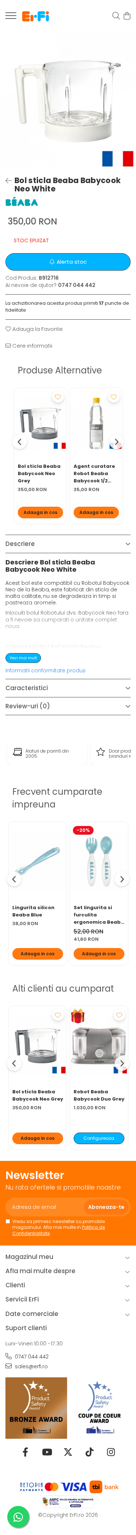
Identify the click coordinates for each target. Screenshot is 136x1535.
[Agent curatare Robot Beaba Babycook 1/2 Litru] (96, 423)
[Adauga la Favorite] (58, 396)
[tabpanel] (68, 101)
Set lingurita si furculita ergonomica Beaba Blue (99, 915)
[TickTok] (89, 1452)
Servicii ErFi (22, 1299)
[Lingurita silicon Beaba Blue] (38, 861)
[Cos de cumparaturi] (127, 16)
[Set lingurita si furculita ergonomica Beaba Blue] (99, 861)
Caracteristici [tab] (26, 688)
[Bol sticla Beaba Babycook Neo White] (68, 101)
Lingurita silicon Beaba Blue (33, 911)
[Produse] (10, 17)
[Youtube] (46, 1452)
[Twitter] (68, 1452)
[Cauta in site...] (116, 16)
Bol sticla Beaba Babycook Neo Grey (39, 473)
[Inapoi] (5, 181)
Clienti (15, 1285)
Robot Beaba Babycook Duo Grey (99, 1095)
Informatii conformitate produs (45, 670)
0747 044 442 (31, 1356)
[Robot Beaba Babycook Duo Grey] (99, 1045)
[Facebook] (25, 1452)
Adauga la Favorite (37, 329)
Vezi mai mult (23, 658)
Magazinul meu (29, 1256)
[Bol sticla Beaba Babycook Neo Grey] (40, 423)
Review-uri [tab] (27, 706)
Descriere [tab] (20, 543)
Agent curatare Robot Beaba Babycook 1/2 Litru (94, 474)
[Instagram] (110, 1452)
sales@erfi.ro (30, 1366)
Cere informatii (31, 345)
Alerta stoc (72, 262)
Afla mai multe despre (40, 1271)
